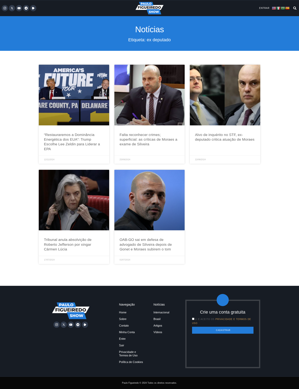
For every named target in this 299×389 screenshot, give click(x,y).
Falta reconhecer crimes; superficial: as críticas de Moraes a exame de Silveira (148, 139)
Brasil (157, 319)
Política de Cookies (131, 362)
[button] (294, 8)
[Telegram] (26, 8)
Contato (124, 325)
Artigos (157, 325)
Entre (122, 338)
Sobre (122, 319)
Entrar (264, 8)
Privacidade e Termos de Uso (128, 353)
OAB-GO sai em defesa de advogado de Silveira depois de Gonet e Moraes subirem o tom (146, 244)
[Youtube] (19, 8)
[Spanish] (287, 7)
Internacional (161, 312)
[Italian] (278, 7)
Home (122, 312)
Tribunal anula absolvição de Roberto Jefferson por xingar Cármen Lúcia (68, 244)
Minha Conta (127, 332)
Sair (121, 345)
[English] (274, 7)
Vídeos (157, 332)
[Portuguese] (283, 7)
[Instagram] (5, 8)
